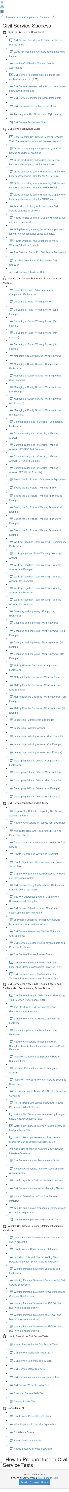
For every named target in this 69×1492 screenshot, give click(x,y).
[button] (2, 3)
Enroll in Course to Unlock (34, 1482)
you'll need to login (48, 1477)
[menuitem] (2, 8)
